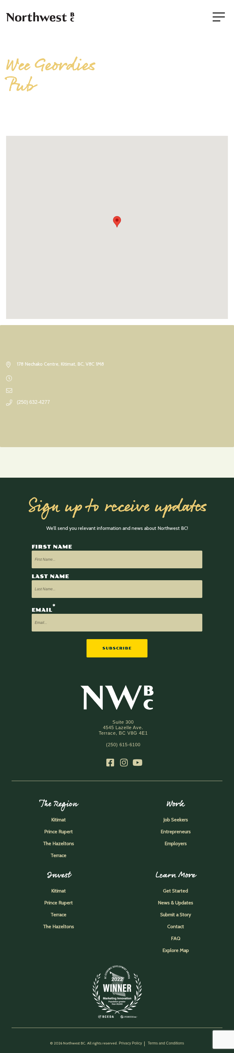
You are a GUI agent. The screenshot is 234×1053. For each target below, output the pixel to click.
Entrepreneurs (176, 831)
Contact (175, 926)
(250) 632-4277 (33, 402)
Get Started (175, 891)
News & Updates (175, 903)
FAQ (175, 938)
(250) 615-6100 (123, 744)
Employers (176, 843)
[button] (117, 222)
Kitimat (58, 820)
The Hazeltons (58, 843)
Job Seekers (175, 820)
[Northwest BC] (48, 17)
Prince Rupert (58, 831)
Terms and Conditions (166, 1043)
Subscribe (117, 648)
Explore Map (175, 950)
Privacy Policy (130, 1043)
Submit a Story (175, 914)
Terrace (58, 855)
